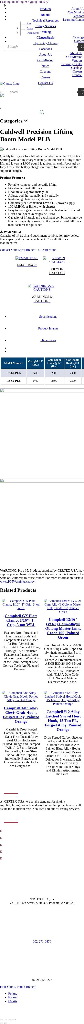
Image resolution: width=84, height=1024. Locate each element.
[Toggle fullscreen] (5, 1019)
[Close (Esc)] (13, 1019)
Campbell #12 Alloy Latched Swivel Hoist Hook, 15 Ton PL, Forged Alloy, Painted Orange (63, 721)
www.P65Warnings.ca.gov (17, 581)
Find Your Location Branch (17, 986)
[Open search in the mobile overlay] (42, 112)
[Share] (9, 1019)
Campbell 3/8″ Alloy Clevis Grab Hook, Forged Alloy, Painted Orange (21, 715)
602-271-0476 (42, 941)
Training (8, 844)
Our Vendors (11, 851)
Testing (8, 837)
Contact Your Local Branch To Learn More (28, 249)
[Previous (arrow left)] (1, 1023)
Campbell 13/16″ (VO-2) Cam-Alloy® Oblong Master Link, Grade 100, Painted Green (63, 628)
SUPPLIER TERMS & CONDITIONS (42, 1011)
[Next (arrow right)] (5, 1023)
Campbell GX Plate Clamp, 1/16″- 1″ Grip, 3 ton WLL (21, 620)
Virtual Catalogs (13, 858)
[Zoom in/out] (1, 1019)
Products (8, 830)
